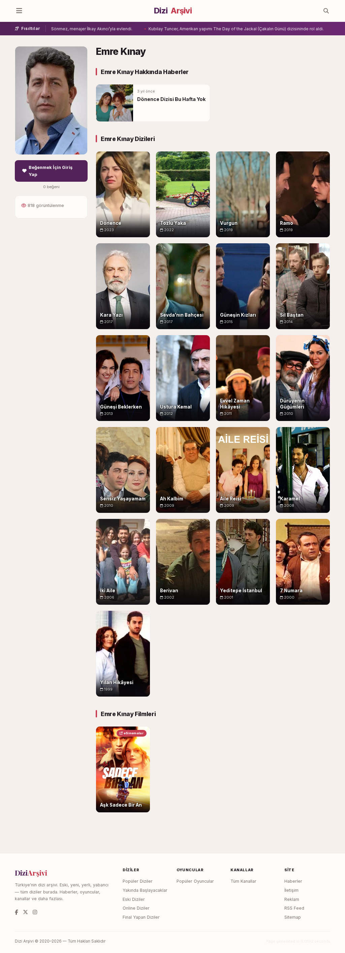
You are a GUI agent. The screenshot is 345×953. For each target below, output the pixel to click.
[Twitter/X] (25, 912)
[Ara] (326, 10)
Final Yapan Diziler (141, 917)
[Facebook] (16, 912)
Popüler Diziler (138, 881)
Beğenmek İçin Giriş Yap (50, 171)
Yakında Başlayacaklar (145, 890)
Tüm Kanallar (243, 881)
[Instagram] (35, 912)
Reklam (291, 899)
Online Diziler (136, 908)
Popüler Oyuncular (195, 881)
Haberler (293, 881)
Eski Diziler (134, 899)
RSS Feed (294, 908)
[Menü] (19, 10)
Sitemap (292, 917)
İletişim (291, 890)
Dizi (173, 10)
